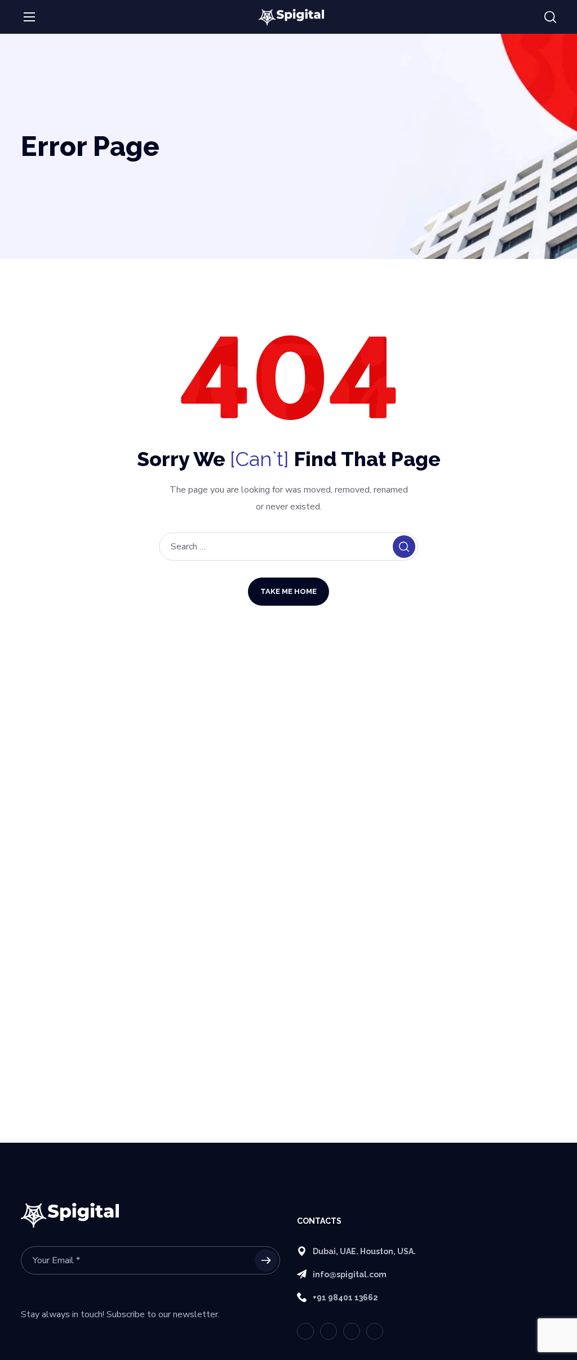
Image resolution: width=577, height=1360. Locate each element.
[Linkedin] (351, 1331)
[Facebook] (328, 1331)
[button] (550, 17)
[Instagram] (374, 1331)
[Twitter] (305, 1331)
